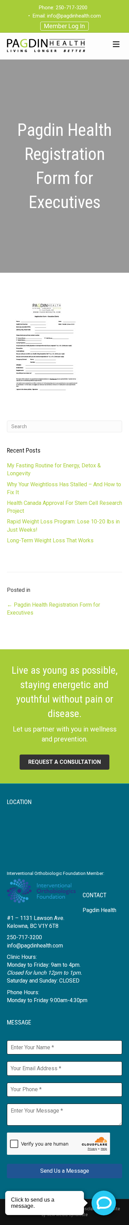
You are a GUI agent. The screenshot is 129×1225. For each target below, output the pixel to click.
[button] (64, 762)
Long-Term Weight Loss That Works (50, 540)
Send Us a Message (64, 1171)
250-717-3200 (71, 7)
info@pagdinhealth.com (74, 16)
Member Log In (64, 26)
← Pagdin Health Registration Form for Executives (53, 608)
